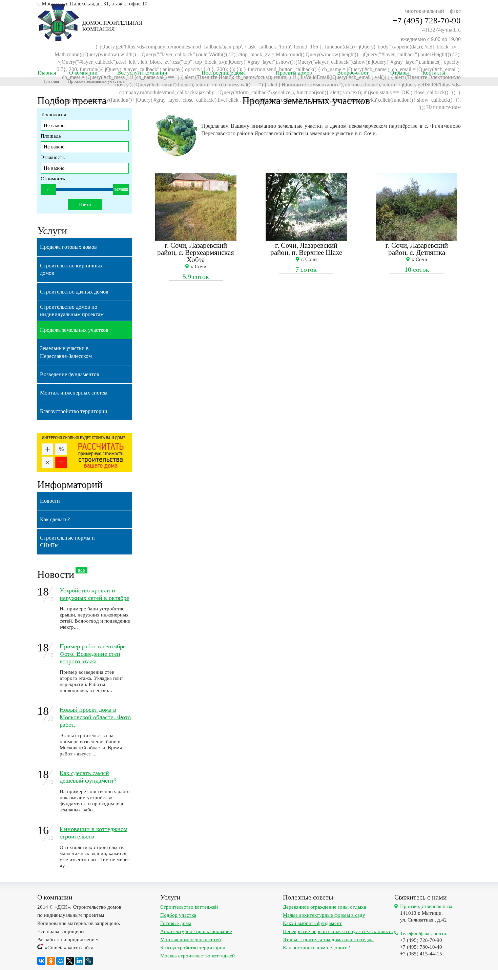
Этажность (53, 157)
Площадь (51, 136)
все (81, 570)
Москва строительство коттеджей (197, 955)
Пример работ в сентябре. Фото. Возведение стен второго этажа (93, 654)
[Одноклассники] (51, 961)
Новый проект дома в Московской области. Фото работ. (95, 717)
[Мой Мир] (60, 961)
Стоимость (53, 178)
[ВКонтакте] (41, 961)
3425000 (121, 189)
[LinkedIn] (79, 961)
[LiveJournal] (89, 961)
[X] (70, 961)
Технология (53, 114)
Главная (51, 81)
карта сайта (81, 947)
